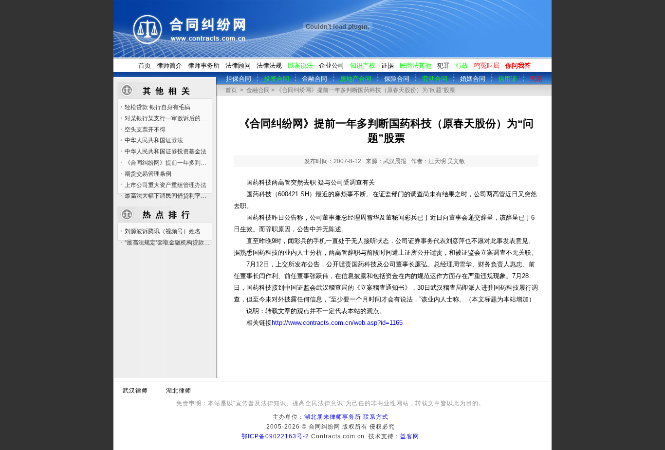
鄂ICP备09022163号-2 (275, 436)
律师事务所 (204, 65)
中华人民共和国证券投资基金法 (165, 151)
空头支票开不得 (145, 129)
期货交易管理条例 (148, 173)
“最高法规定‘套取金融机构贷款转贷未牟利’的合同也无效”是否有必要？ (168, 242)
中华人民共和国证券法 (154, 140)
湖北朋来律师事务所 (332, 416)
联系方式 (375, 416)
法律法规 (269, 65)
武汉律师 (135, 390)
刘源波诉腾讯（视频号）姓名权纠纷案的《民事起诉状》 (168, 231)
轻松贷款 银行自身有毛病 (157, 107)
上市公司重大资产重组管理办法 (165, 185)
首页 (144, 65)
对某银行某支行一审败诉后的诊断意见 (168, 118)
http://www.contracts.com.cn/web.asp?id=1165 (337, 322)
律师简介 (169, 65)
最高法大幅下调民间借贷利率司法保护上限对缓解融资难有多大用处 (168, 195)
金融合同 (258, 90)
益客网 (409, 436)
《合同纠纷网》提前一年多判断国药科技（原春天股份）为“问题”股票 (168, 162)
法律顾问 (238, 65)
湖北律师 (178, 390)
